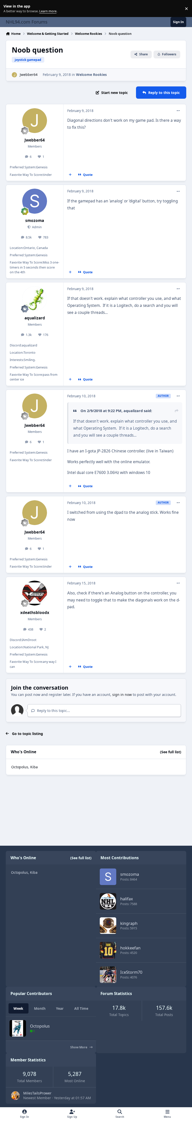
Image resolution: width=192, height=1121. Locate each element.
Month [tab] (40, 1008)
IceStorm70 (131, 972)
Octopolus (19, 767)
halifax (126, 899)
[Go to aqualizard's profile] (34, 298)
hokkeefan (130, 948)
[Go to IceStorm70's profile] (108, 974)
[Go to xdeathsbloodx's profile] (34, 593)
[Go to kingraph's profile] (108, 925)
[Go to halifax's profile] (108, 901)
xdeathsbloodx (34, 612)
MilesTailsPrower (37, 1093)
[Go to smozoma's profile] (34, 201)
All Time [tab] (81, 1008)
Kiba (34, 767)
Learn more (9, 8)
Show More (79, 1047)
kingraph (129, 923)
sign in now (122, 694)
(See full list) (170, 752)
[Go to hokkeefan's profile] (108, 950)
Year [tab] (60, 1008)
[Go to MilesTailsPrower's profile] (15, 1095)
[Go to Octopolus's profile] (18, 1028)
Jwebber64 (29, 74)
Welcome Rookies (91, 74)
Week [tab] (18, 1008)
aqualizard (34, 318)
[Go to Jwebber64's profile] (14, 74)
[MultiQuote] (70, 175)
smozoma (34, 220)
